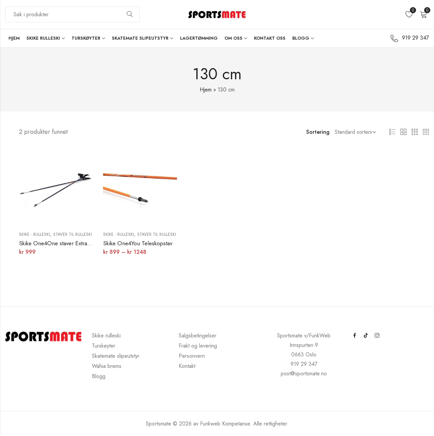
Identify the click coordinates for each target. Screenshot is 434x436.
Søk (130, 14)
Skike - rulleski (34, 234)
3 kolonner (415, 132)
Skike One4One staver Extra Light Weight (69, 243)
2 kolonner (403, 132)
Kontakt (187, 366)
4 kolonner (426, 132)
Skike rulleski (106, 335)
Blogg (98, 376)
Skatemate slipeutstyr (115, 356)
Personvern (192, 356)
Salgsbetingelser (197, 335)
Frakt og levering (198, 346)
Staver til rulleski (72, 234)
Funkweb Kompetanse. (226, 424)
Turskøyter (103, 346)
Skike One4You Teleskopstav (137, 243)
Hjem (206, 90)
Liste (392, 132)
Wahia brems (106, 366)
